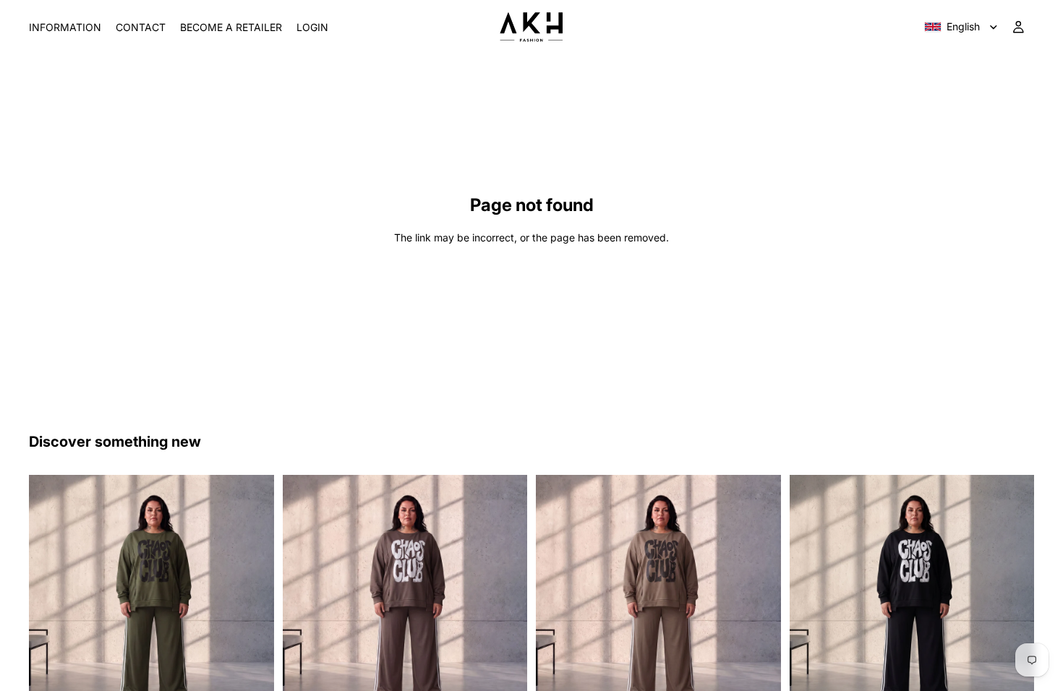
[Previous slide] (50, 597)
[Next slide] (252, 597)
